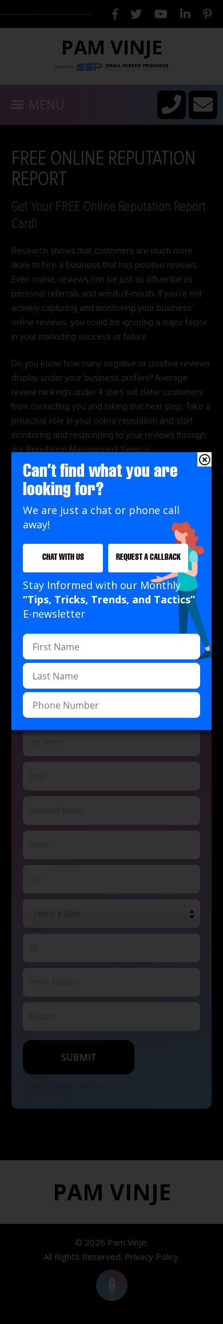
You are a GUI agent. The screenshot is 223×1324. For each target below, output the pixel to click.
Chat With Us (63, 558)
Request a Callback (148, 558)
